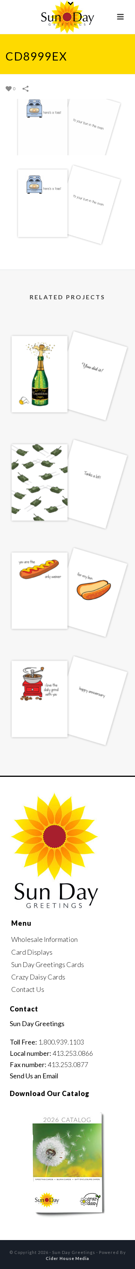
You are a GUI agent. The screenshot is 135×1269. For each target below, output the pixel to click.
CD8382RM (68, 625)
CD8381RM (68, 733)
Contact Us (27, 989)
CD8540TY (67, 516)
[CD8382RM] (67, 567)
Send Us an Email (34, 1076)
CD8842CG (67, 408)
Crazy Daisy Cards (38, 977)
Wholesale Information (44, 939)
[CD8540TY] (67, 459)
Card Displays (31, 952)
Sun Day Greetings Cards (47, 964)
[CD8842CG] (67, 350)
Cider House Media (67, 1258)
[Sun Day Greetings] (67, 17)
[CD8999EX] (67, 126)
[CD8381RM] (67, 675)
